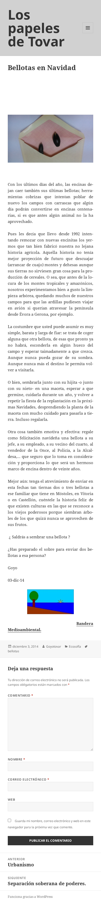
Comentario (20, 695)
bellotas (13, 651)
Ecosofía (75, 646)
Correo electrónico (28, 779)
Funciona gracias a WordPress (30, 896)
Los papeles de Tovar (36, 27)
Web (11, 799)
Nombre (16, 759)
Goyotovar (53, 646)
